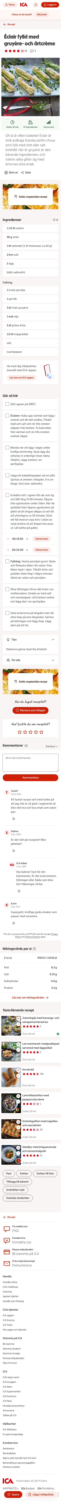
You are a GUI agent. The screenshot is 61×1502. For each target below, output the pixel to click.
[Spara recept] (18, 1019)
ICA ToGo (7, 1325)
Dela (28, 172)
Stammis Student (12, 1348)
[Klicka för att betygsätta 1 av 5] (19, 732)
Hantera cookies (11, 1466)
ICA (5, 1371)
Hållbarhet (9, 1423)
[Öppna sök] (35, 4)
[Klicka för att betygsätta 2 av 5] (25, 732)
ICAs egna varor (11, 1377)
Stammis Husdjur (11, 1353)
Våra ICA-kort (10, 1363)
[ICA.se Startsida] (24, 5)
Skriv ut (13, 172)
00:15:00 (17, 538)
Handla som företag (13, 1301)
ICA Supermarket (12, 1391)
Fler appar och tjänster (15, 1329)
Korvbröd (28, 1069)
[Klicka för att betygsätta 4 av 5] (36, 732)
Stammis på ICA (12, 1338)
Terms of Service (32, 937)
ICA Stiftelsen (10, 1429)
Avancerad (49, 127)
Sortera (50, 746)
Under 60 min (12, 127)
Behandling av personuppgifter (19, 1462)
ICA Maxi (7, 1401)
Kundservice (10, 1442)
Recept (11, 24)
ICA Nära (7, 1386)
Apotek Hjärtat (10, 1296)
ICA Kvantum (9, 1396)
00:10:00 (17, 549)
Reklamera (8, 1448)
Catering (7, 1291)
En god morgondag (13, 1434)
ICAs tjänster (10, 1309)
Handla (7, 1276)
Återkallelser (9, 1453)
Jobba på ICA (9, 1415)
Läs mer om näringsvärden (28, 997)
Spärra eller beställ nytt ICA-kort (19, 1458)
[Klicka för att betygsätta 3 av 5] (30, 732)
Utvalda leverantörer (14, 1405)
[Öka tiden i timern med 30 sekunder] (27, 539)
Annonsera (8, 1410)
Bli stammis (8, 1344)
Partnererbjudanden (13, 1358)
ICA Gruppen (9, 1382)
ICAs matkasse (10, 1286)
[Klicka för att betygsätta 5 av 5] (41, 732)
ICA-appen (8, 1315)
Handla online (10, 1282)
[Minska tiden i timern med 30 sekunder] (8, 539)
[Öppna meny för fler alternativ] (18, 1024)
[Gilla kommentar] (13, 818)
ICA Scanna (9, 1320)
